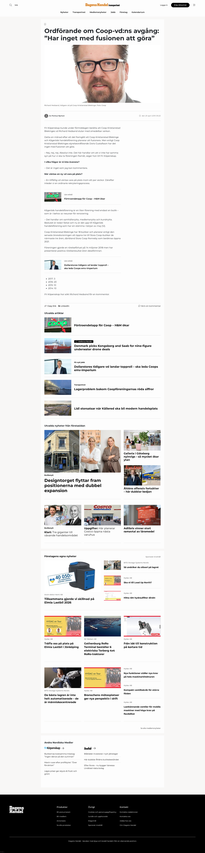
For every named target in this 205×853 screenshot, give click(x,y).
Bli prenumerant (63, 812)
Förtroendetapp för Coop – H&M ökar (84, 198)
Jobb (113, 12)
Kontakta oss (125, 816)
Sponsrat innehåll (95, 825)
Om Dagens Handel (128, 825)
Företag (123, 12)
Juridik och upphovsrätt (98, 816)
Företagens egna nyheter (60, 556)
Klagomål (92, 821)
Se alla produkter (64, 825)
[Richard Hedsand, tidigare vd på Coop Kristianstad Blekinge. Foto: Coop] (102, 74)
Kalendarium (138, 12)
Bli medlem (61, 816)
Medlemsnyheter (98, 12)
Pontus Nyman (58, 116)
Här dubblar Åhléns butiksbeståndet (101, 760)
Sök (16, 5)
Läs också (68, 194)
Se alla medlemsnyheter (151, 728)
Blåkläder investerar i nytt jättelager (101, 754)
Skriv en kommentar (151, 306)
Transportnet (79, 12)
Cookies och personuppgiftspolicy (102, 812)
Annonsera (61, 821)
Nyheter (64, 12)
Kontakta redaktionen (129, 812)
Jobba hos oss (125, 821)
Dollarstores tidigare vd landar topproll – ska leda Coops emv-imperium (86, 267)
